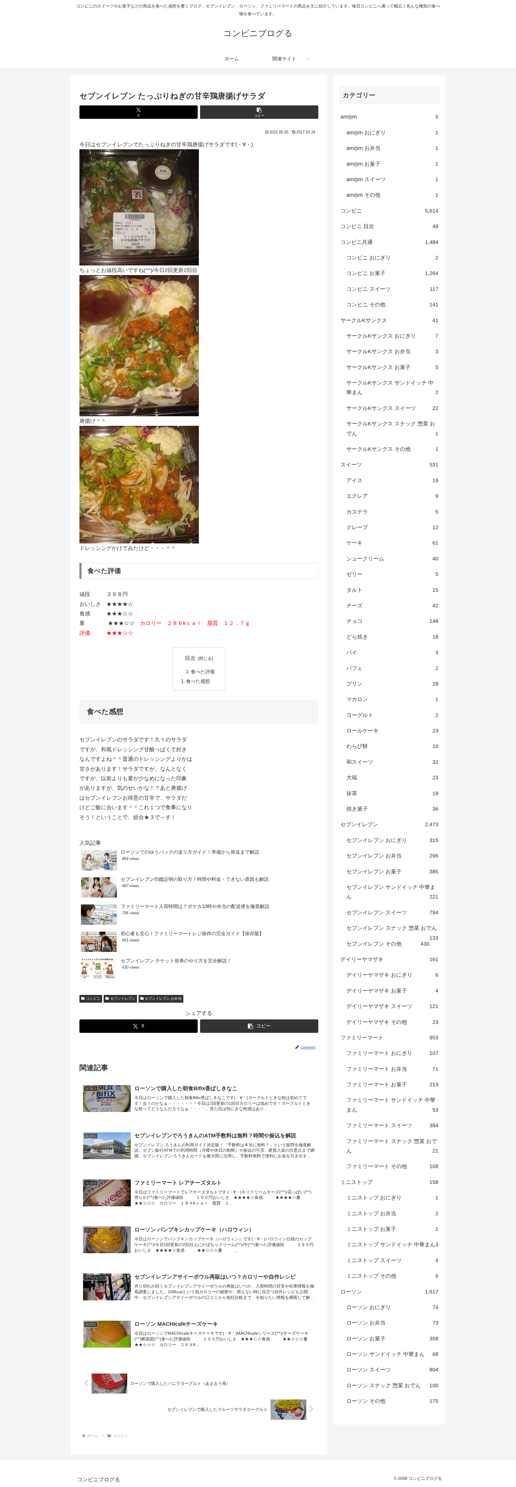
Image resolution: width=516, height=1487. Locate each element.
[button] (259, 112)
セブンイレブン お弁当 (163, 998)
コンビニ (93, 998)
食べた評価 (203, 671)
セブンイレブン (122, 998)
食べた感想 (198, 681)
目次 (190, 658)
